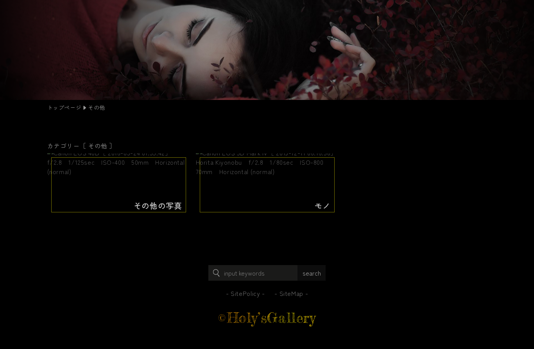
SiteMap (291, 293)
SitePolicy (245, 293)
